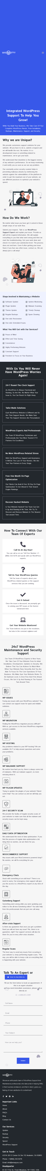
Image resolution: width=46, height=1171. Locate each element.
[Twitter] (6, 1096)
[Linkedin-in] (13, 1096)
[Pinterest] (9, 1096)
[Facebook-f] (3, 1096)
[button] (43, 53)
